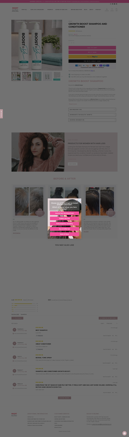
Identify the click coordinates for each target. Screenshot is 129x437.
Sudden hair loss (64, 218)
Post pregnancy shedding (64, 223)
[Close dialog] (79, 200)
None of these (64, 234)
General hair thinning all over (64, 213)
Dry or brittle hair (64, 229)
